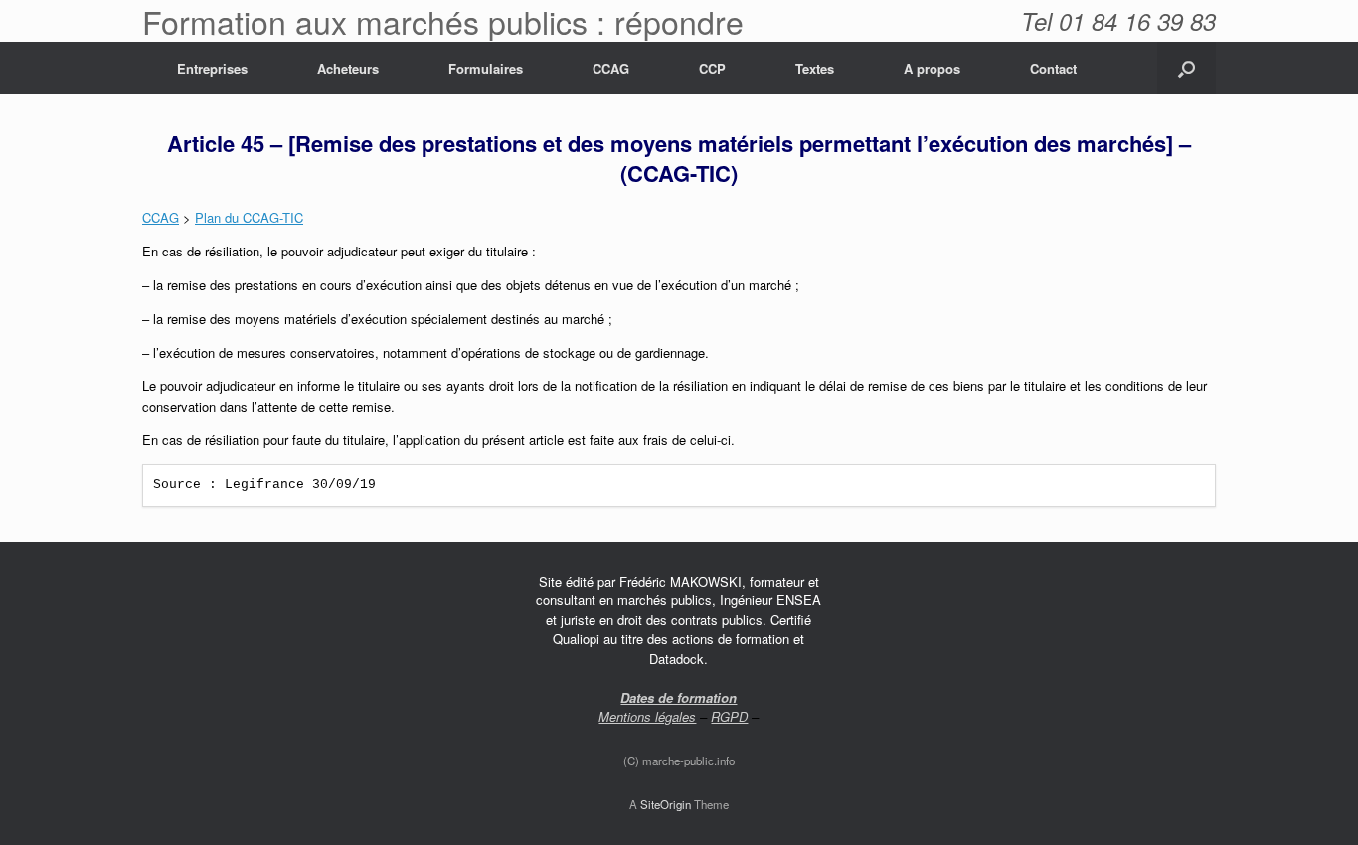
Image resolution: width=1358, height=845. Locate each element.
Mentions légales (647, 716)
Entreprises (212, 68)
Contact (1053, 68)
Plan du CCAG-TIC (249, 217)
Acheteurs (348, 68)
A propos (932, 68)
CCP (712, 68)
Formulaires (485, 68)
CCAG (611, 68)
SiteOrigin (665, 804)
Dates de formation (678, 697)
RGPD (729, 716)
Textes (814, 68)
